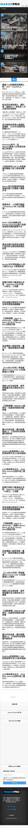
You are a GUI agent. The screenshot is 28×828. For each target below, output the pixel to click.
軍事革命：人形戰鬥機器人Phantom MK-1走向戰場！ (13, 206)
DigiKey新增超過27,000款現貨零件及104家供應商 (14, 452)
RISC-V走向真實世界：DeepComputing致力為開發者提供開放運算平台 (14, 225)
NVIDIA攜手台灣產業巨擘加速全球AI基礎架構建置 (13, 820)
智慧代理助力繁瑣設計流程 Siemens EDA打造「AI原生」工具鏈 (13, 284)
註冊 (26, 6)
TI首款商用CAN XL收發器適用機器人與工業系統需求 (14, 168)
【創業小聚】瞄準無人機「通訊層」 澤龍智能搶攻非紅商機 (13, 694)
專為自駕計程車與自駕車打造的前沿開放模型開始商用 (13, 246)
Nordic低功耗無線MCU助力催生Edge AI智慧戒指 (13, 265)
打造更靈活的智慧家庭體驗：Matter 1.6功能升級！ (14, 802)
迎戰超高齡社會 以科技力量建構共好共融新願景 (13, 729)
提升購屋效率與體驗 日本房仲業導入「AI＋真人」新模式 (13, 746)
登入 (23, 6)
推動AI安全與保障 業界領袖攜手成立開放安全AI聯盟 (13, 388)
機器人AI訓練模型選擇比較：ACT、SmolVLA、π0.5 (13, 87)
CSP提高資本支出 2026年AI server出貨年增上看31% (13, 471)
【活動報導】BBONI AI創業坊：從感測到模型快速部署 (13, 408)
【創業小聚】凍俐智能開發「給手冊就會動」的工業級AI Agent (13, 765)
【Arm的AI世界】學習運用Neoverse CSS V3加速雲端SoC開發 (13, 370)
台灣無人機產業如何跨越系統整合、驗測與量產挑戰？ (13, 781)
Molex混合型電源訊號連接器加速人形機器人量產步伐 (13, 188)
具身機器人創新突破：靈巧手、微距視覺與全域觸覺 (13, 348)
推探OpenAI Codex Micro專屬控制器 (11, 711)
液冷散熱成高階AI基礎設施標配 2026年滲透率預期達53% (11, 57)
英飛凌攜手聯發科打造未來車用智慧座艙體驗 (13, 303)
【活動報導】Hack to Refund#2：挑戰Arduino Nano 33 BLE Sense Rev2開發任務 (13, 321)
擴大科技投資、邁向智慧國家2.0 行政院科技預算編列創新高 (13, 431)
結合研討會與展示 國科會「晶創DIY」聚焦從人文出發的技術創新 (14, 46)
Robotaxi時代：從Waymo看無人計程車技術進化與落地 (11, 69)
